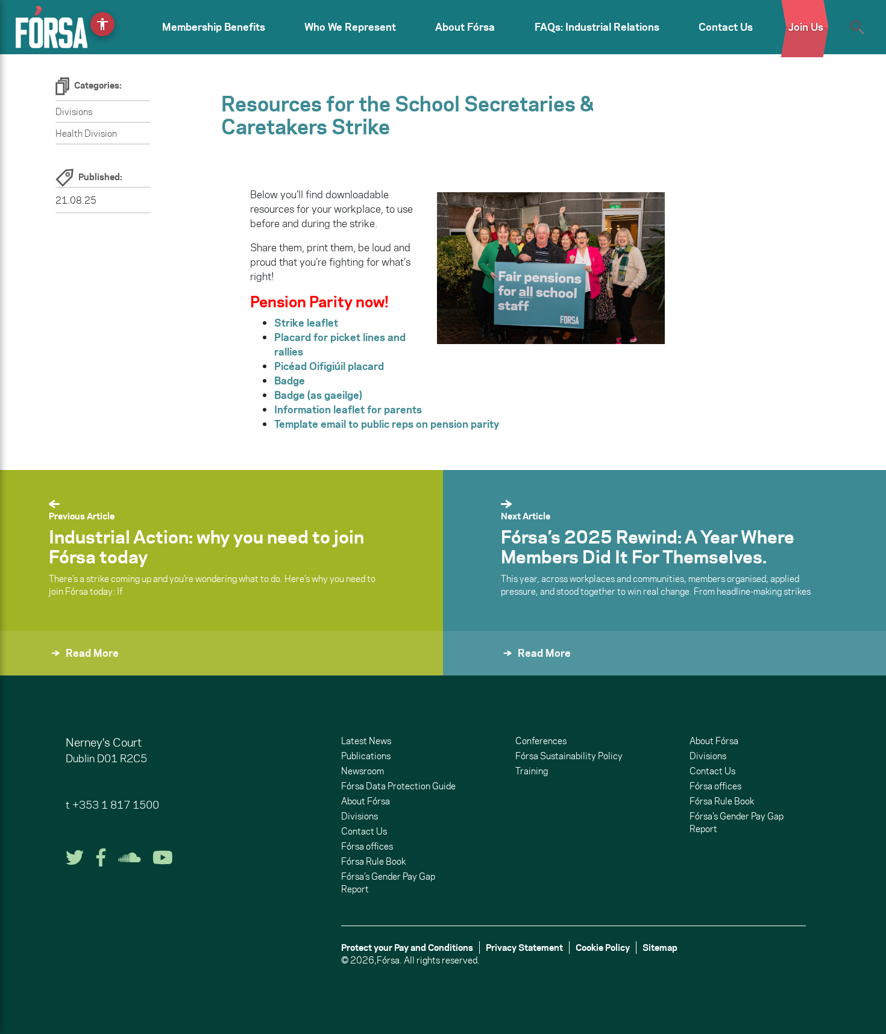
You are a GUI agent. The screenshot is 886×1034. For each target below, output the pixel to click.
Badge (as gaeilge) (318, 395)
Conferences (541, 741)
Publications (366, 756)
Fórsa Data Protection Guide (398, 786)
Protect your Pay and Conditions (407, 947)
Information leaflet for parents (348, 410)
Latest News (366, 741)
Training (531, 771)
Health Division (86, 133)
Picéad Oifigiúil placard (329, 366)
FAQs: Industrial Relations (597, 27)
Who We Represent (350, 27)
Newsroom (362, 771)
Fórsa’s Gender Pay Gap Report (388, 882)
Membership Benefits (213, 27)
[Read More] (472, 669)
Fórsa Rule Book (373, 861)
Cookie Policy (603, 947)
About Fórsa (465, 27)
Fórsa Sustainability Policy (569, 756)
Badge (289, 381)
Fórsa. (389, 960)
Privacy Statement (524, 947)
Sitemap (660, 947)
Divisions (73, 111)
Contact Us (726, 27)
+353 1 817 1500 (115, 805)
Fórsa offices (367, 846)
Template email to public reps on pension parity (386, 424)
